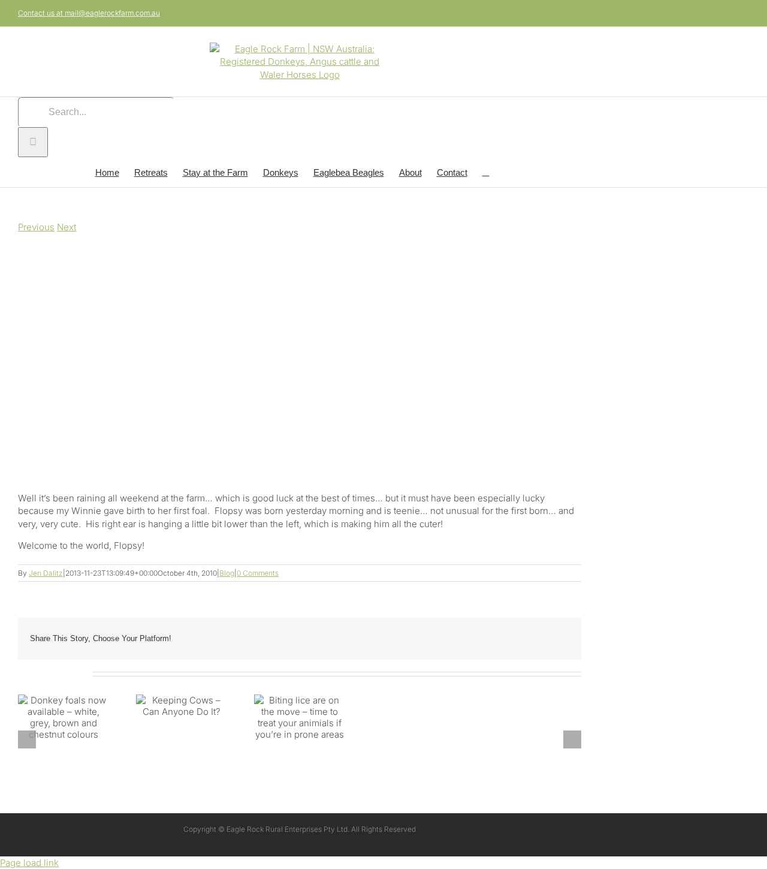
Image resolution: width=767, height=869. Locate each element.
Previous (36, 227)
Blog (226, 573)
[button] (486, 172)
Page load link (29, 862)
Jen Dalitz (46, 573)
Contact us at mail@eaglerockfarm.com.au (89, 12)
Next (66, 227)
